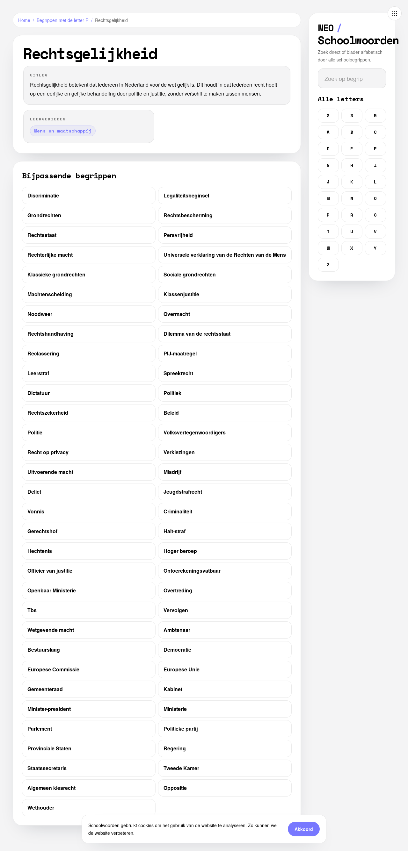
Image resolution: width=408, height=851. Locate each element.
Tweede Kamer (181, 768)
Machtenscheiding (49, 294)
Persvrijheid (178, 235)
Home (24, 20)
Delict (34, 491)
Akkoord (304, 829)
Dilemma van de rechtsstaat (197, 333)
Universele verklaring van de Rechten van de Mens (225, 254)
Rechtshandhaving (50, 333)
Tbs (32, 610)
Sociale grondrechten (190, 274)
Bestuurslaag (43, 649)
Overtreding (178, 590)
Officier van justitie (49, 570)
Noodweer (39, 314)
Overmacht (177, 314)
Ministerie (175, 708)
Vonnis (35, 511)
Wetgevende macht (50, 629)
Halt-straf (175, 531)
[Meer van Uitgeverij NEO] (395, 13)
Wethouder (40, 807)
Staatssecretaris (47, 768)
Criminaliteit (178, 511)
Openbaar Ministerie (51, 590)
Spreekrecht (178, 373)
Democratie (177, 649)
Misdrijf (172, 472)
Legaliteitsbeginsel (186, 195)
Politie (34, 432)
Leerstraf (38, 373)
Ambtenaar (177, 629)
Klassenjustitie (181, 294)
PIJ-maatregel (180, 353)
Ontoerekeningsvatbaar (192, 570)
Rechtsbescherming (188, 215)
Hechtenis (39, 550)
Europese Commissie (53, 669)
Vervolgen (176, 610)
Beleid (171, 412)
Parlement (39, 728)
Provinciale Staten (49, 748)
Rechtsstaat (41, 235)
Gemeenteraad (45, 689)
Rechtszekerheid (47, 412)
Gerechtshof (42, 531)
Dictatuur (38, 393)
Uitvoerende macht (50, 472)
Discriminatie (43, 195)
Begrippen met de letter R (63, 20)
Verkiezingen (179, 452)
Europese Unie (182, 669)
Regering (175, 748)
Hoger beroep (180, 550)
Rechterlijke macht (50, 254)
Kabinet (173, 689)
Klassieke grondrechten (56, 274)
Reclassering (43, 353)
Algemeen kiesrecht (51, 787)
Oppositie (175, 787)
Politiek (172, 393)
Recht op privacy (48, 452)
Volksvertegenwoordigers (195, 432)
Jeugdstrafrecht (183, 491)
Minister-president (49, 708)
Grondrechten (44, 215)
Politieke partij (181, 728)
